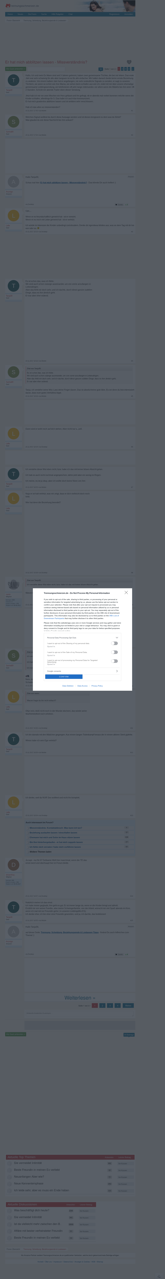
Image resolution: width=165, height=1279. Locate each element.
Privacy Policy (97, 686)
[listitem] (82, 637)
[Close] (127, 593)
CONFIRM (64, 677)
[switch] (114, 643)
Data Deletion (67, 686)
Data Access (82, 686)
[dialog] (82, 639)
